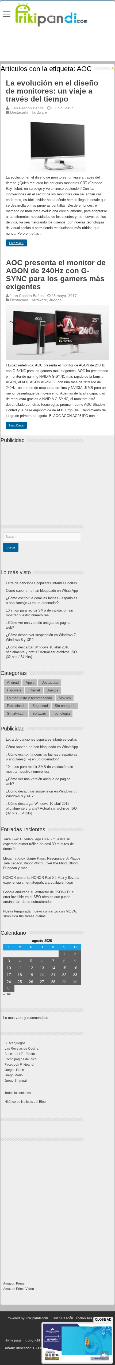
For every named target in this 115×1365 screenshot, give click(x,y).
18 (20, 975)
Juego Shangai (16, 1080)
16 (75, 968)
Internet (34, 690)
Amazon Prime (14, 1283)
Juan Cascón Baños (27, 108)
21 (53, 975)
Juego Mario (14, 1075)
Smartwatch (16, 713)
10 (9, 968)
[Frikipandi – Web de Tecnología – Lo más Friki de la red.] (57, 13)
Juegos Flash (14, 1070)
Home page (13, 1340)
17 (9, 975)
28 (53, 982)
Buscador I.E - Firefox (20, 1054)
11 (20, 968)
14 (53, 968)
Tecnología (61, 713)
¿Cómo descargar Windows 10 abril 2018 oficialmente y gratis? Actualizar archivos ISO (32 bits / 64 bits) (41, 652)
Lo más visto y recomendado (29, 698)
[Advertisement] (43, 479)
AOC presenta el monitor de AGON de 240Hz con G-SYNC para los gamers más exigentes (56, 274)
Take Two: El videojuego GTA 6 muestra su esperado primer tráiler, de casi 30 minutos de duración (38, 844)
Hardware (38, 112)
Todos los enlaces (18, 1093)
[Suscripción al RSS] (113, 68)
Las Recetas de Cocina (22, 1048)
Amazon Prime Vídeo (18, 1289)
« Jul (7, 994)
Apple (30, 682)
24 (9, 982)
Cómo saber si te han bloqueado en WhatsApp (42, 591)
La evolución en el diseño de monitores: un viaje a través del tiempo (52, 91)
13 (42, 968)
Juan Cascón (63, 1318)
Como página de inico (21, 1059)
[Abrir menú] (6, 14)
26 (31, 982)
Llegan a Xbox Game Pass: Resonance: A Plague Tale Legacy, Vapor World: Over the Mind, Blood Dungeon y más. (41, 863)
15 (64, 968)
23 (75, 975)
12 (31, 968)
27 (42, 982)
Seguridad (40, 706)
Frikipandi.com (37, 1318)
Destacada (19, 112)
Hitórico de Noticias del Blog (25, 1102)
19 (31, 975)
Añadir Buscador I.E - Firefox (27, 1348)
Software (39, 713)
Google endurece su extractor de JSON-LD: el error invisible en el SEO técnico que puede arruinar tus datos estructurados (38, 897)
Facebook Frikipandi (19, 1064)
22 (64, 975)
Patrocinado (16, 706)
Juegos (55, 300)
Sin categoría (65, 706)
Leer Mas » (16, 243)
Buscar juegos (15, 1043)
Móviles (65, 698)
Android (13, 682)
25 (20, 982)
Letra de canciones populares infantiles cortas (41, 583)
